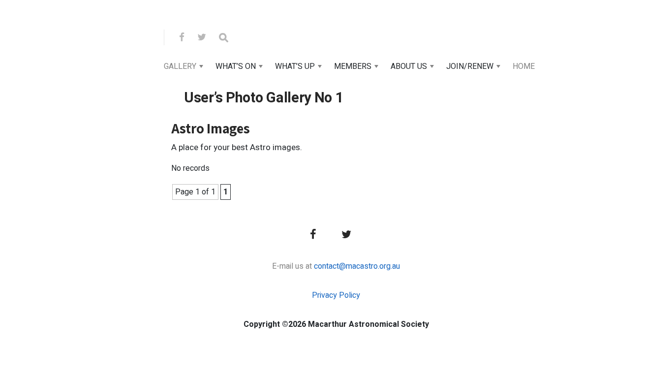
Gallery (180, 66)
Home (524, 66)
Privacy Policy (336, 295)
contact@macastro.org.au (357, 266)
